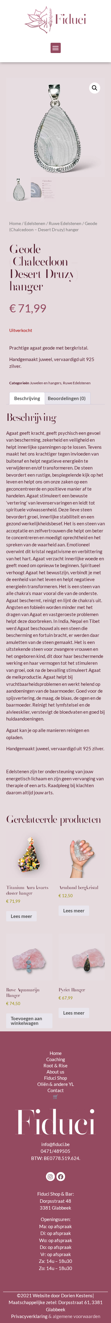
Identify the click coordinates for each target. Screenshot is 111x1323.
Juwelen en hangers (45, 383)
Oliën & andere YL (55, 1084)
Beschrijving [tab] (27, 398)
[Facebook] (60, 1176)
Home (15, 223)
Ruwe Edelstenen (65, 223)
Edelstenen (34, 223)
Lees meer (21, 916)
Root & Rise (55, 1065)
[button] (56, 48)
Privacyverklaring (55, 1316)
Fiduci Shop (55, 1078)
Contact (55, 1090)
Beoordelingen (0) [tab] (67, 398)
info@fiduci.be (55, 1144)
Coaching (55, 1059)
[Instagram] (50, 1176)
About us (55, 1071)
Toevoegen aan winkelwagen (26, 1021)
